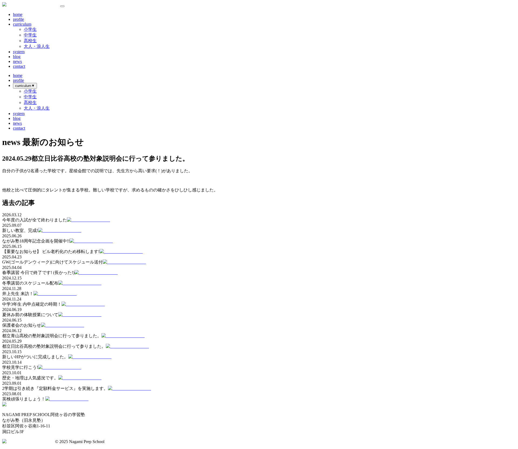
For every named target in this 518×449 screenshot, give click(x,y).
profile (18, 19)
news (17, 61)
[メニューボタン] (62, 6)
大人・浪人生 (37, 46)
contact (19, 66)
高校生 (30, 40)
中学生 (30, 35)
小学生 (30, 29)
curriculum (22, 24)
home (17, 14)
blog (17, 56)
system (19, 51)
